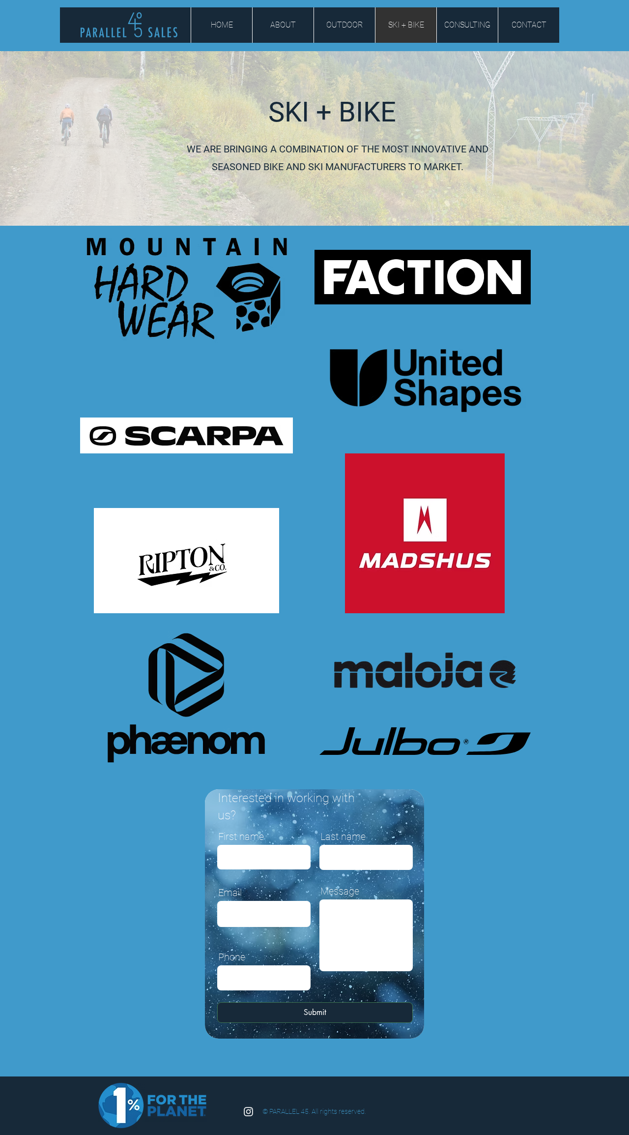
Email (230, 892)
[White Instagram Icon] (248, 1111)
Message (339, 891)
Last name (343, 836)
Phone (231, 957)
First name (241, 836)
